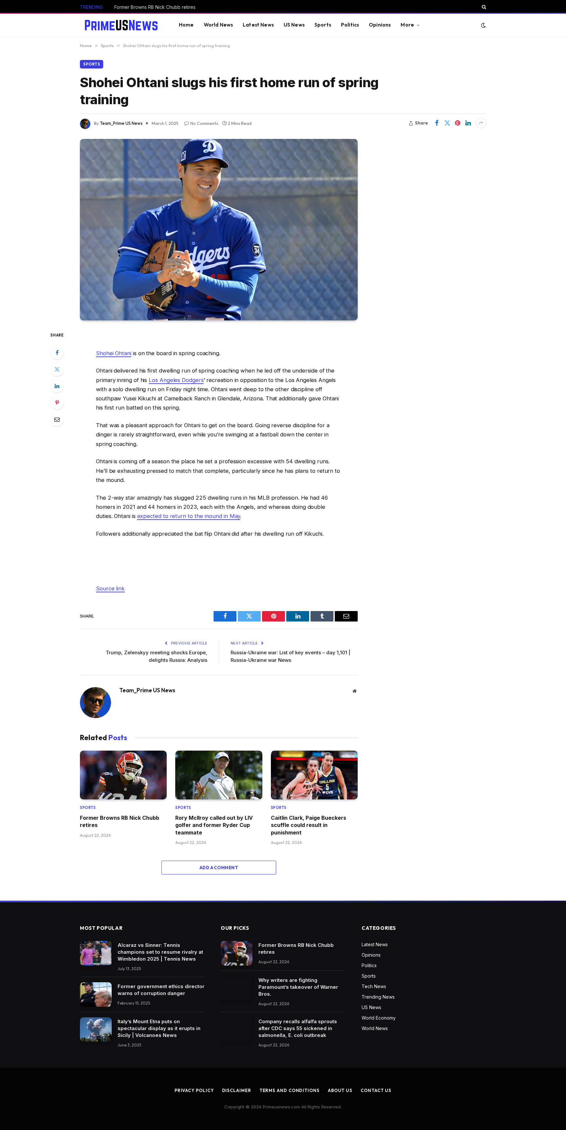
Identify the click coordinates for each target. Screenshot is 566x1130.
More (407, 25)
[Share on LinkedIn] (468, 123)
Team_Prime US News (121, 123)
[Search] (483, 7)
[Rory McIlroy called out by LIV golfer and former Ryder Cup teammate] (218, 775)
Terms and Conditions (289, 1090)
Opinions (380, 25)
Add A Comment (218, 867)
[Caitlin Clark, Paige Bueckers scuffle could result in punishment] (314, 775)
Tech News (374, 986)
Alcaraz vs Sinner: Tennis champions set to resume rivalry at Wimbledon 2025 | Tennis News (160, 952)
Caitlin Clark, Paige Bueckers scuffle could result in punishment (308, 825)
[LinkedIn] (57, 386)
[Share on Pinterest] (457, 123)
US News (294, 25)
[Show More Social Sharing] (481, 123)
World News (218, 25)
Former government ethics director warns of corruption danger (161, 989)
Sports (322, 25)
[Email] (57, 419)
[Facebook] (57, 352)
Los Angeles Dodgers (176, 380)
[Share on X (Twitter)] (447, 123)
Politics (350, 25)
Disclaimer (236, 1090)
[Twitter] (57, 369)
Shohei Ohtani (113, 353)
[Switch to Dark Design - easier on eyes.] (483, 25)
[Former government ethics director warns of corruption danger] (96, 994)
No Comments (204, 123)
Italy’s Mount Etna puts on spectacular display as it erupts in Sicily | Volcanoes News (159, 1028)
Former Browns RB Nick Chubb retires (119, 821)
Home (186, 25)
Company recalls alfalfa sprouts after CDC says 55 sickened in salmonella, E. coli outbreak (297, 1028)
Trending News (378, 997)
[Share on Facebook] (437, 123)
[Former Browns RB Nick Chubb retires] (123, 775)
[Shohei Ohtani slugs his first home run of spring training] (219, 229)
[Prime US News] (121, 25)
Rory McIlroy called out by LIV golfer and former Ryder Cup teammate (214, 825)
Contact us (376, 1090)
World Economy (379, 1018)
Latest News (258, 25)
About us (340, 1090)
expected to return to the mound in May (188, 516)
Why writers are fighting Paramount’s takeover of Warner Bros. (181, 7)
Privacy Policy (194, 1090)
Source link (110, 588)
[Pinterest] (57, 402)
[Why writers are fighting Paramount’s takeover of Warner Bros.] (237, 988)
